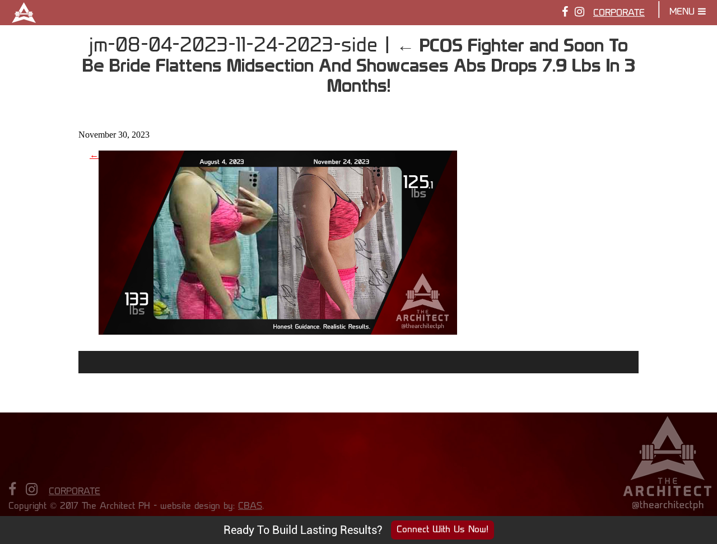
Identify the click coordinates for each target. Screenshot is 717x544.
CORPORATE (619, 13)
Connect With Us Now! (442, 530)
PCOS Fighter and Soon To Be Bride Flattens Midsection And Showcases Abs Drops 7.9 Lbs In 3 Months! (358, 65)
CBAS (250, 506)
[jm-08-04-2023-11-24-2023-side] (278, 330)
